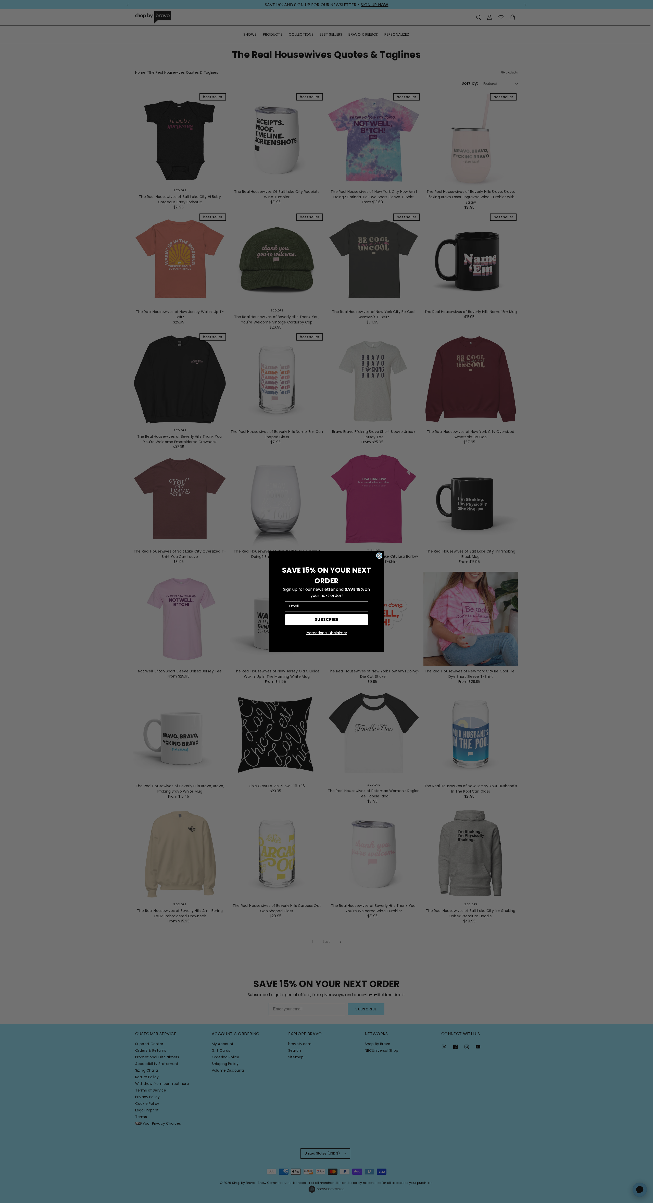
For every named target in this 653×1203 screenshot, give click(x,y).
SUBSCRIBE (326, 619)
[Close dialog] (379, 555)
